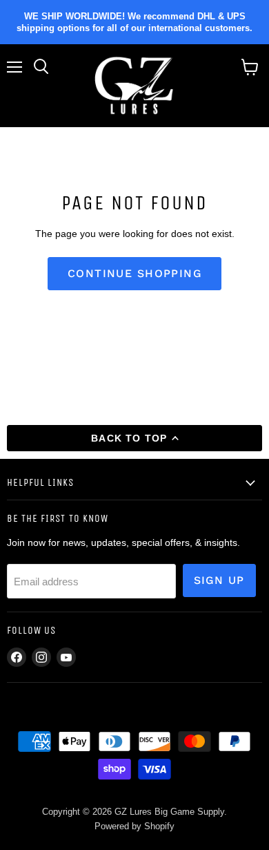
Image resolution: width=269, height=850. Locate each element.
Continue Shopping (134, 273)
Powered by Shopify (134, 826)
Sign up (219, 580)
